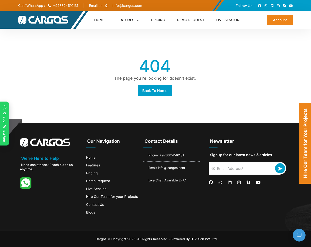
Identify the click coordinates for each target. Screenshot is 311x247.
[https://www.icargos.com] (52, 142)
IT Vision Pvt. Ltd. (204, 239)
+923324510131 (65, 5)
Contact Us (95, 204)
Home (91, 157)
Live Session (96, 189)
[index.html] (43, 20)
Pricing (92, 173)
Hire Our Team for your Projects (112, 196)
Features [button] (126, 20)
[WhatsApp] (25, 183)
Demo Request (98, 181)
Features (93, 165)
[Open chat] (299, 235)
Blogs (90, 212)
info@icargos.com (127, 5)
